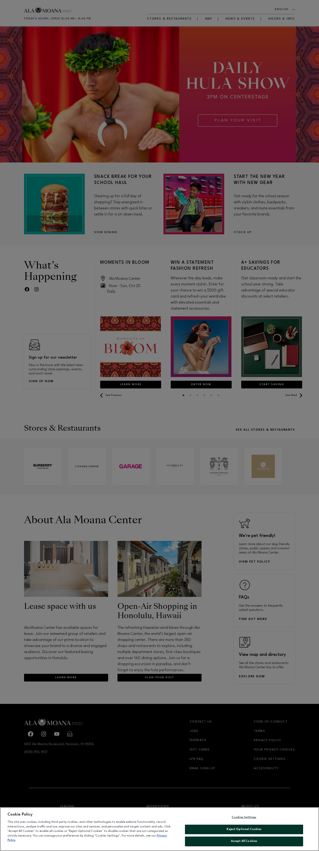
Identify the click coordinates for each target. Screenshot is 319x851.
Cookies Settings (244, 817)
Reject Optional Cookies (244, 829)
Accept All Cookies (244, 841)
